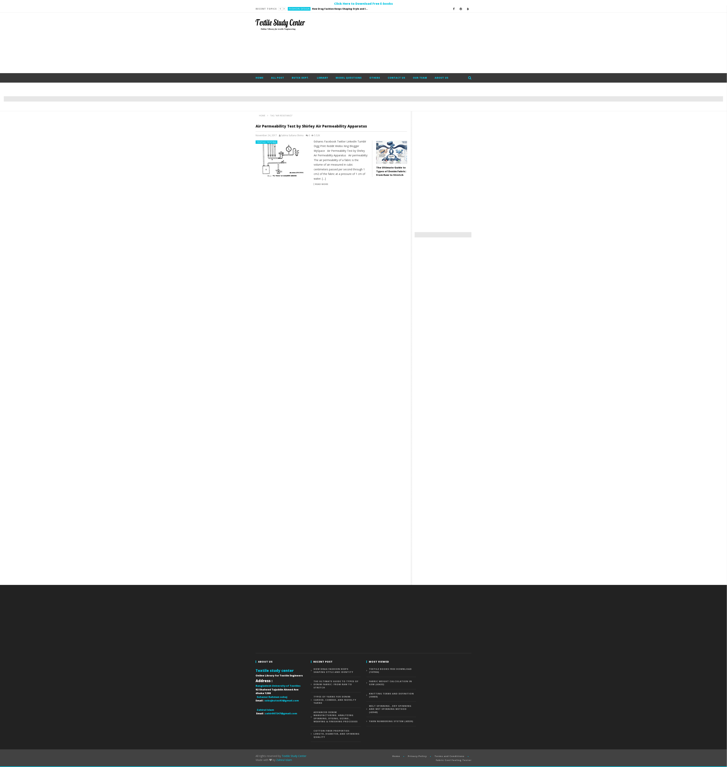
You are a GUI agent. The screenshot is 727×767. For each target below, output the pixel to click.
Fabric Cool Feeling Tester (453, 760)
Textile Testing (267, 142)
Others (374, 77)
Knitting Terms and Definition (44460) (391, 695)
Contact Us (396, 77)
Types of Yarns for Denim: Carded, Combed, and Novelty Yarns (335, 699)
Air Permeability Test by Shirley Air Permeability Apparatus (311, 126)
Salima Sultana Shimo (292, 135)
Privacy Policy (417, 756)
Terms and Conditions (449, 756)
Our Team (420, 77)
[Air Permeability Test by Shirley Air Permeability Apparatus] (283, 158)
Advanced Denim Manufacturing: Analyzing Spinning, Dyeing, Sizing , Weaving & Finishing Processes (336, 717)
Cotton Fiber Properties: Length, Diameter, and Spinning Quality (337, 733)
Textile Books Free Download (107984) (390, 671)
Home (260, 77)
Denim (293, 8)
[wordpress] (460, 8)
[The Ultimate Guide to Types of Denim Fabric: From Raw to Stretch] (391, 152)
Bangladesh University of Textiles (278, 685)
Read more (321, 184)
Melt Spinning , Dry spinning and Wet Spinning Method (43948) (390, 709)
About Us (442, 77)
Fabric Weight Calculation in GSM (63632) (390, 683)
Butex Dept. (300, 77)
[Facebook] (453, 8)
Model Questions (349, 77)
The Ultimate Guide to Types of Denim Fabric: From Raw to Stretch (327, 8)
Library (322, 77)
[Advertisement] (402, 42)
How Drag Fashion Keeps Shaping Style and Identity (333, 671)
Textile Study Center (294, 756)
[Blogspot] (467, 8)
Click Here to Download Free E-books (363, 4)
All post (277, 77)
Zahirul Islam (284, 760)
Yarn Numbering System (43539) (391, 721)
